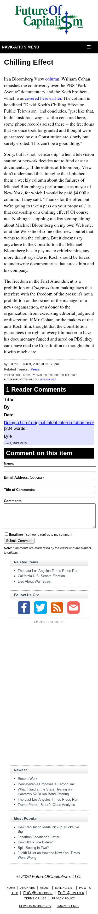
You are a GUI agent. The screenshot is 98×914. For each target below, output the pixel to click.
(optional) (24, 477)
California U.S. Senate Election (41, 576)
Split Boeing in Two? (33, 848)
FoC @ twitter (71, 893)
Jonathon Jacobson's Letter (38, 837)
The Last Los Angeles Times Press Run (48, 571)
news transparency (35, 906)
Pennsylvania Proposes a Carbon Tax (46, 784)
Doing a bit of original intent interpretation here (49, 422)
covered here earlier (43, 98)
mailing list (48, 379)
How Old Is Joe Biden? (35, 842)
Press (35, 369)
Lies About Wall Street (34, 581)
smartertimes (68, 906)
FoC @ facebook (38, 893)
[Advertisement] (49, 658)
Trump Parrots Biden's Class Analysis (46, 805)
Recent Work (27, 779)
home (11, 887)
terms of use (35, 898)
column (52, 79)
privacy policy (63, 898)
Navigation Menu (20, 47)
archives (27, 887)
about (45, 887)
